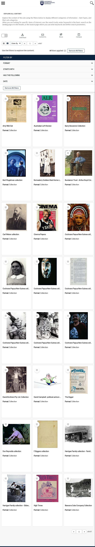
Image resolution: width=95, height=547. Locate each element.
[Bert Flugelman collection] (16, 163)
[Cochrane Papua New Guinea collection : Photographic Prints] (47, 325)
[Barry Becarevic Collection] (78, 108)
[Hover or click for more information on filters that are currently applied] (65, 50)
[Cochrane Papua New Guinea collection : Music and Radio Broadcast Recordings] (16, 325)
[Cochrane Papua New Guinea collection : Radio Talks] (78, 325)
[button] (42, 35)
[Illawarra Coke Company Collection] (78, 488)
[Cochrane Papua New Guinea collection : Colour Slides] (47, 271)
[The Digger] (78, 380)
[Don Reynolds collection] (16, 434)
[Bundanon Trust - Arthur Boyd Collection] (78, 163)
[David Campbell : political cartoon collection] (47, 380)
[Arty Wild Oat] (16, 108)
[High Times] (47, 488)
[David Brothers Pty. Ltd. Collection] (16, 380)
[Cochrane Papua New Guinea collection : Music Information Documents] (78, 271)
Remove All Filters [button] (76, 51)
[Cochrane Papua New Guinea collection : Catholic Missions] (16, 271)
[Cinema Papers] (47, 217)
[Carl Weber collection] (16, 217)
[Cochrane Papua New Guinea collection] (78, 217)
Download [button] (23, 35)
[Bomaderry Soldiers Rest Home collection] (47, 163)
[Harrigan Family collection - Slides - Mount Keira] (16, 488)
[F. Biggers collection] (47, 434)
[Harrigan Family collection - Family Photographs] (78, 434)
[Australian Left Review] (47, 108)
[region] (47, 73)
